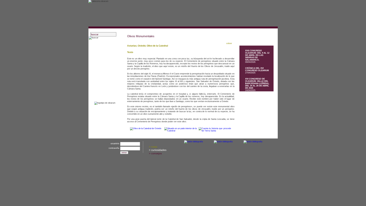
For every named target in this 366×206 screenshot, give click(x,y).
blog (100, 68)
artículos (103, 78)
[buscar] (93, 37)
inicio (101, 43)
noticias (102, 73)
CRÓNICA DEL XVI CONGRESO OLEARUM (257, 69)
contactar (103, 93)
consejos (156, 153)
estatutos (103, 58)
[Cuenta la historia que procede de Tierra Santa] (215, 131)
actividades (104, 53)
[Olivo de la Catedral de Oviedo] (145, 128)
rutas (154, 146)
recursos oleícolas (108, 63)
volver (229, 43)
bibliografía (104, 83)
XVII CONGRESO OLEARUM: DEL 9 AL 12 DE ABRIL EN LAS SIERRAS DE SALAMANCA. (257, 55)
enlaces (102, 88)
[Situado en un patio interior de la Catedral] (180, 131)
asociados (103, 48)
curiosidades (158, 149)
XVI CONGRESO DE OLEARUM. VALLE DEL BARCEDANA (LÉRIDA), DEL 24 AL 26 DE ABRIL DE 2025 (257, 83)
